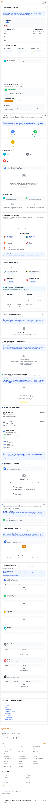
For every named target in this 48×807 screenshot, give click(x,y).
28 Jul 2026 (6, 782)
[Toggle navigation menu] (45, 2)
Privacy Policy (9, 800)
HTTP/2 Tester (6, 756)
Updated (18, 35)
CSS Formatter (20, 751)
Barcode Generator (7, 765)
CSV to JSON (20, 754)
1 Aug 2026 (6, 779)
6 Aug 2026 (28, 774)
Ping (24, 546)
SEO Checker (20, 746)
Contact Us (6, 802)
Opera (17, 791)
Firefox (13, 791)
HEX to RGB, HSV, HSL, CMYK (23, 758)
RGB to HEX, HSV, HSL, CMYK (38, 758)
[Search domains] (43, 2)
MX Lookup (35, 761)
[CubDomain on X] (8, 738)
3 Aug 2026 (6, 777)
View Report (11, 273)
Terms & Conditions (16, 800)
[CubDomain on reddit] (19, 738)
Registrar (5, 31)
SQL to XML (20, 761)
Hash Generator (7, 713)
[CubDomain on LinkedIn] (16, 738)
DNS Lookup (6, 763)
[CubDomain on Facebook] (5, 738)
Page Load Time (36, 35)
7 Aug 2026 (6, 774)
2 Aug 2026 (28, 777)
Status (10, 802)
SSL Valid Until (41, 31)
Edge (9, 791)
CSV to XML (35, 754)
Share (45, 115)
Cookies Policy (23, 800)
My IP (5, 703)
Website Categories (29, 304)
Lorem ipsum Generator (37, 765)
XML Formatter (7, 715)
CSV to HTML (6, 754)
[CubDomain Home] (6, 2)
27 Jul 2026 (28, 782)
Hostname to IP (21, 763)
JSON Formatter (35, 751)
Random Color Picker (7, 758)
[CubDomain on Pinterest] (13, 738)
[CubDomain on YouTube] (11, 738)
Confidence (19, 304)
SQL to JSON (6, 761)
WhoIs (5, 707)
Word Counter (6, 748)
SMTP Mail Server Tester (8, 766)
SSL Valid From (35, 31)
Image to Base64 (7, 709)
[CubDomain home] (6, 729)
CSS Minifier (6, 751)
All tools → (44, 743)
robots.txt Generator (22, 753)
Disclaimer (29, 800)
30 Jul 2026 (6, 780)
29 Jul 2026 (28, 780)
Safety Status (7, 298)
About (5, 800)
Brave (20, 791)
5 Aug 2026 (6, 775)
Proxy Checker (20, 765)
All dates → (4, 785)
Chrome (6, 791)
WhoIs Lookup (20, 748)
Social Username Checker (9, 711)
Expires (5, 38)
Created (5, 35)
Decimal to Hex (35, 763)
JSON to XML (35, 756)
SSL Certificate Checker (37, 753)
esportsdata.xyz (10, 20)
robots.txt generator (8, 719)
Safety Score (8, 304)
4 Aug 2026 (28, 775)
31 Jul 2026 (28, 779)
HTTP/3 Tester (20, 766)
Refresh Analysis (9, 100)
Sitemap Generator (8, 705)
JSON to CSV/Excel (21, 756)
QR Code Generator (8, 717)
